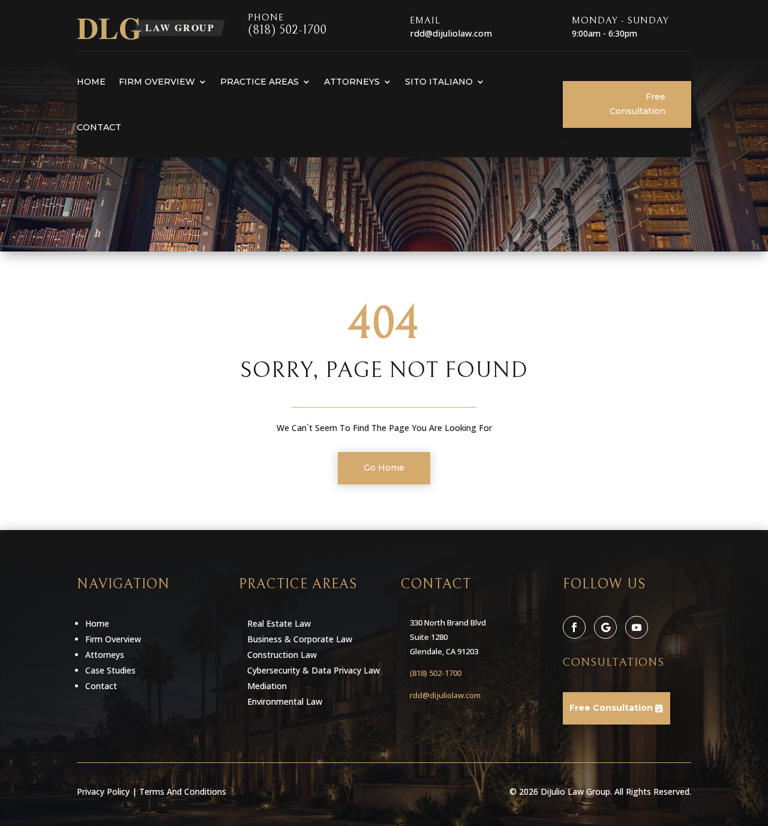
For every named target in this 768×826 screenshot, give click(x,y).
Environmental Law (284, 701)
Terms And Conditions (182, 791)
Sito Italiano (439, 81)
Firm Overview (157, 81)
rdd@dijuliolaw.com (445, 695)
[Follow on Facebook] (574, 627)
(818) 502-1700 (287, 30)
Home (91, 81)
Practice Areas (259, 81)
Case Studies (110, 670)
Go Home (384, 467)
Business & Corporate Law (299, 639)
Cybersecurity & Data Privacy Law (313, 670)
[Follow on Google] (605, 627)
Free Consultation (637, 103)
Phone (266, 17)
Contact (99, 127)
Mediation (267, 686)
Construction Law (282, 654)
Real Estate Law (279, 623)
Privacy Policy (103, 791)
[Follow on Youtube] (636, 627)
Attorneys (352, 81)
